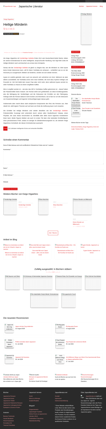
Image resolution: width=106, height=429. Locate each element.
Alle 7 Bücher (53, 233)
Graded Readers (34, 400)
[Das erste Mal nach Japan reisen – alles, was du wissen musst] (40, 247)
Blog (101, 6)
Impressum (58, 398)
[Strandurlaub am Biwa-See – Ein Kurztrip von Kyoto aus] (66, 247)
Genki (31, 396)
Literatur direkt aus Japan (10, 377)
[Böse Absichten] (43, 206)
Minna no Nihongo (34, 398)
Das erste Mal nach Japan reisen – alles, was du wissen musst (40, 252)
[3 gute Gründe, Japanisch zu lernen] (92, 247)
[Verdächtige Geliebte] (10, 206)
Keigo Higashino (88, 127)
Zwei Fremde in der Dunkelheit (91, 108)
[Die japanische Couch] (68, 300)
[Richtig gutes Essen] (60, 328)
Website (5, 182)
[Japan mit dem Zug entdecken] (9, 328)
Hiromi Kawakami (8, 420)
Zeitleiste (64, 374)
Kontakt (57, 396)
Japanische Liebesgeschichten (12, 405)
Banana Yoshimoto (8, 416)
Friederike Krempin (28, 52)
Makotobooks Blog (34, 420)
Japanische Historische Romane (12, 403)
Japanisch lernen (91, 6)
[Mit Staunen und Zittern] (12, 282)
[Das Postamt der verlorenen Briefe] (60, 343)
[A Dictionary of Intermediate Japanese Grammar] (37, 282)
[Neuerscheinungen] (87, 374)
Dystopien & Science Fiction (11, 407)
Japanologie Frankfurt (35, 411)
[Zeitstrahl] (58, 374)
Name (5, 168)
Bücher (81, 6)
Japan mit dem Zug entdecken (24, 326)
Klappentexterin (33, 409)
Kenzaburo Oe (7, 423)
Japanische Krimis (8, 398)
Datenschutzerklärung (61, 400)
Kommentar (7, 149)
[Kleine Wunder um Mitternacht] (82, 206)
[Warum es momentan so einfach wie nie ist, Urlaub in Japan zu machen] (14, 249)
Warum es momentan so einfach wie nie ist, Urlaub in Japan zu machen (14, 255)
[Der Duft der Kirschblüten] (93, 282)
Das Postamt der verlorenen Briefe (76, 342)
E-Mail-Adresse (8, 175)
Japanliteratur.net (91, 396)
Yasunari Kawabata (9, 425)
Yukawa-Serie (79, 129)
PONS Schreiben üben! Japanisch (25, 342)
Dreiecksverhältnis (76, 127)
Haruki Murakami (8, 418)
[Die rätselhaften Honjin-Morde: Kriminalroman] (76, 102)
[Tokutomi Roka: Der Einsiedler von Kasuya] (68, 282)
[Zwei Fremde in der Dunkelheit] (76, 112)
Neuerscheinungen (86, 377)
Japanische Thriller (9, 400)
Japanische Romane (9, 396)
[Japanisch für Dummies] (9, 359)
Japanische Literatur (31, 6)
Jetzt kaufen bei (11, 34)
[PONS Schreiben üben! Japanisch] (9, 343)
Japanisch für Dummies (22, 357)
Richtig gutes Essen (72, 326)
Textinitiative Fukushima (36, 418)
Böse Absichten (58, 205)
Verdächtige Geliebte (27, 58)
